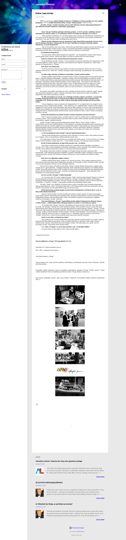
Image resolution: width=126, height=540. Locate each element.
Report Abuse (5, 94)
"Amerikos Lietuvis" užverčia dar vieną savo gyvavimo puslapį (59, 461)
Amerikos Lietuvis (45, 4)
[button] (103, 13)
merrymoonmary (80, 531)
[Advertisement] (115, 37)
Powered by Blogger (78, 528)
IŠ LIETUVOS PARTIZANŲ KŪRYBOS (49, 483)
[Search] (120, 5)
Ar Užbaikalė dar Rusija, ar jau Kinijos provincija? (54, 504)
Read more (100, 477)
